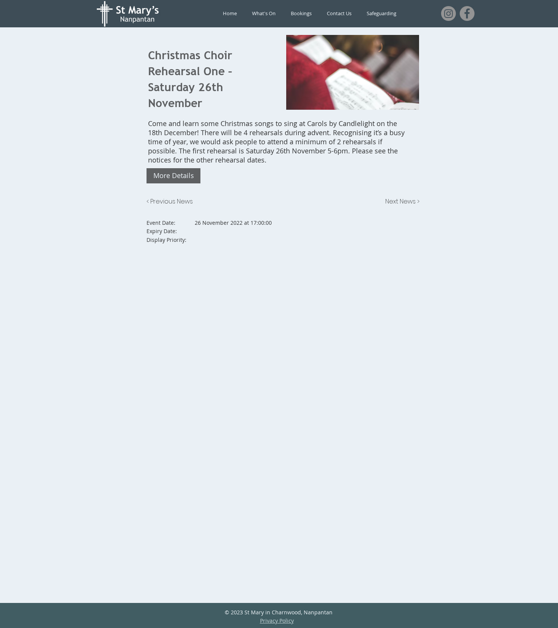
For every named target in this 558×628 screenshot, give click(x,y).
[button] (173, 175)
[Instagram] (448, 13)
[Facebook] (467, 13)
